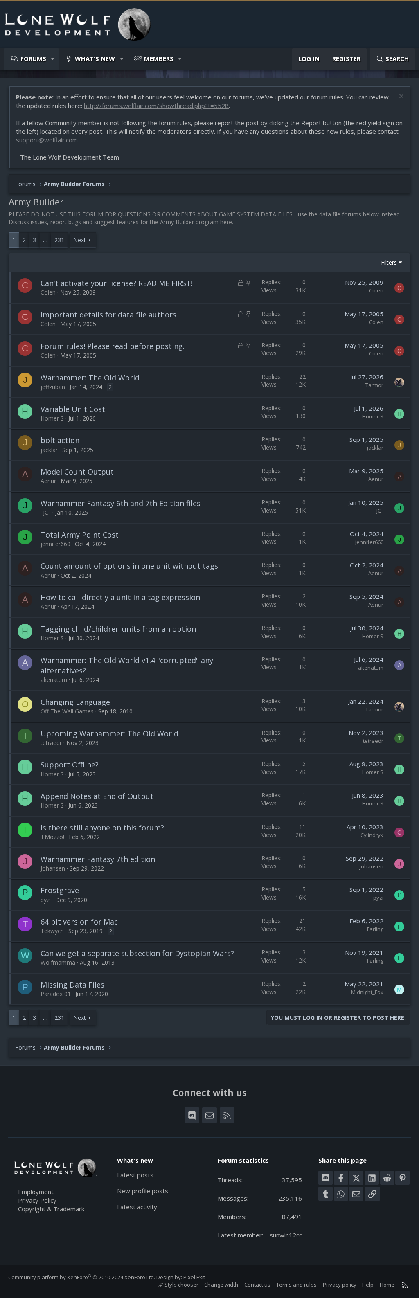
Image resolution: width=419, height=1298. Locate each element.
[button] (53, 59)
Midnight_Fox (367, 992)
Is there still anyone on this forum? (102, 827)
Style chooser (180, 1284)
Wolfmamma (58, 962)
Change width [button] (221, 1284)
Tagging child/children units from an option (118, 629)
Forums (33, 58)
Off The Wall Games (67, 711)
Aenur (48, 481)
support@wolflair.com (47, 140)
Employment (36, 1192)
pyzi (46, 900)
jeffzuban (53, 387)
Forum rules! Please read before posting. (113, 346)
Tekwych (52, 931)
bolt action (60, 440)
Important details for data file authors (108, 314)
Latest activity (137, 1207)
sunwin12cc (286, 1235)
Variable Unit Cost (73, 409)
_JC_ (46, 512)
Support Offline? (70, 764)
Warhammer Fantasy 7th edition (98, 859)
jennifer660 (55, 544)
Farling (375, 929)
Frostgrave (60, 890)
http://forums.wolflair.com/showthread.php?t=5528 (156, 105)
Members (158, 58)
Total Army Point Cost (80, 535)
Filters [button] (389, 262)
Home (387, 1284)
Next (79, 240)
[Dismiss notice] (400, 97)
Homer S (52, 418)
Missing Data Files (72, 985)
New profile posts (142, 1191)
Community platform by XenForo (81, 1277)
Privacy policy (339, 1284)
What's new (95, 58)
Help (368, 1284)
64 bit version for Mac (79, 922)
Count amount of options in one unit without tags (129, 566)
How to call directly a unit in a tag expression (120, 597)
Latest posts (135, 1175)
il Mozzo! (52, 837)
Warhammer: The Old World (90, 377)
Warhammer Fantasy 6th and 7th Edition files (120, 503)
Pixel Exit (194, 1277)
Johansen (53, 868)
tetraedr (51, 743)
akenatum (54, 680)
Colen (48, 292)
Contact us (257, 1284)
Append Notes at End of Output (97, 796)
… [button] (45, 240)
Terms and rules (296, 1284)
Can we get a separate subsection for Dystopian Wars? (137, 953)
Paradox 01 (56, 994)
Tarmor (374, 385)
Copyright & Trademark (51, 1209)
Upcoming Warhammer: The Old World (109, 733)
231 (59, 240)
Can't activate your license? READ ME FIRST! (117, 283)
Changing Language (75, 702)
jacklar (49, 450)
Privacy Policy (37, 1200)
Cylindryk (371, 835)
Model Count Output (77, 472)
